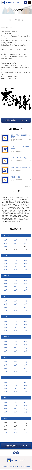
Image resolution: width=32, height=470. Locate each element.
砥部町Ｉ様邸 (9, 218)
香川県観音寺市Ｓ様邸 (10, 219)
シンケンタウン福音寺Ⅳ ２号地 (18, 205)
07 (5, 246)
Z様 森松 (24, 201)
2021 (6, 337)
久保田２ (16, 208)
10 (5, 270)
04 (5, 243)
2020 (6, 357)
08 (15, 246)
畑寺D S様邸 (16, 216)
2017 (6, 418)
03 (25, 240)
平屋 (7, 213)
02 (15, 240)
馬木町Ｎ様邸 (20, 219)
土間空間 (20, 212)
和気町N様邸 (13, 212)
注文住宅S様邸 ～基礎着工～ (20, 167)
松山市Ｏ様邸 (9, 215)
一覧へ (26, 186)
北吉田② (22, 208)
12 (25, 270)
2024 (6, 276)
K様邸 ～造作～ (16, 177)
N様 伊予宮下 (15, 198)
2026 (6, 235)
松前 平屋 (20, 213)
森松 (15, 215)
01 (5, 240)
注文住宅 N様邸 (22, 215)
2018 (6, 398)
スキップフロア (20, 207)
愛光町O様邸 (13, 213)
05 (15, 243)
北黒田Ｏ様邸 (12, 210)
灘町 (10, 216)
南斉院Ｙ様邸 (20, 210)
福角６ (15, 218)
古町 (27, 210)
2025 (6, 255)
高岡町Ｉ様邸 (16, 221)
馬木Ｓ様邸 (8, 221)
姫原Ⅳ (26, 212)
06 (25, 243)
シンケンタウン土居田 (18, 204)
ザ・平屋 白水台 (7, 204)
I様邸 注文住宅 (7, 198)
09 (25, 266)
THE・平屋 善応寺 (8, 201)
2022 (6, 316)
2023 (6, 296)
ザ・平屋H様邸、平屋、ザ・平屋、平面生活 (18, 202)
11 (15, 270)
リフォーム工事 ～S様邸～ (20, 158)
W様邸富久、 (17, 201)
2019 (6, 377)
